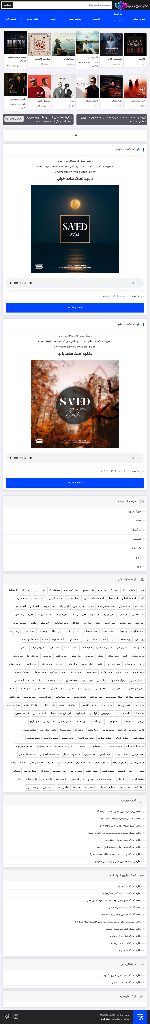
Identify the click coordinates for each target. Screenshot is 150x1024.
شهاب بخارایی (74, 689)
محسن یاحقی (78, 746)
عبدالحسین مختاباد (135, 697)
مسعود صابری (83, 763)
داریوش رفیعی (37, 648)
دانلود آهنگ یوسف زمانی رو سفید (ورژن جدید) (119, 847)
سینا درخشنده (54, 680)
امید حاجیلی (138, 615)
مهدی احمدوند (125, 771)
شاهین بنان (101, 689)
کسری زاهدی (82, 722)
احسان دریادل (73, 598)
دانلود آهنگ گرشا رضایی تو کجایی (125, 908)
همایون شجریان (107, 787)
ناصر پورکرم (61, 779)
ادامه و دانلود (75, 308)
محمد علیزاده (121, 754)
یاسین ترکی (48, 787)
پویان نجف (126, 639)
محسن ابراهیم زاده (135, 746)
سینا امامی (102, 680)
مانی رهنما (65, 730)
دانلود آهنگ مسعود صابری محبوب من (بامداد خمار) (115, 833)
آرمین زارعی (40, 590)
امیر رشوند (95, 615)
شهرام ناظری (24, 689)
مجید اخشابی (121, 738)
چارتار (103, 639)
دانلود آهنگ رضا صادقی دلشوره (126, 936)
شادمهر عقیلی (117, 689)
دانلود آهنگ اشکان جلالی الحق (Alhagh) (121, 826)
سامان (59, 664)
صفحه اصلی (139, 19)
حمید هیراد (54, 648)
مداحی (138, 521)
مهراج (90, 779)
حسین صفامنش (104, 648)
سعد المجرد (30, 664)
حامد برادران (91, 639)
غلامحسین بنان (122, 713)
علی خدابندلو (96, 697)
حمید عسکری (70, 648)
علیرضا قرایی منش (68, 705)
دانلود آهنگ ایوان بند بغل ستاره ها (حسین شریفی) (116, 854)
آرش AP (114, 590)
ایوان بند (87, 623)
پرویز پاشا (14, 631)
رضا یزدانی (18, 656)
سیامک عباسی (22, 672)
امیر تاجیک (123, 615)
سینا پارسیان (87, 680)
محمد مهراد (89, 754)
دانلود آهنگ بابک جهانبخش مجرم (124, 929)
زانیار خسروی (87, 664)
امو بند (46, 606)
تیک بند (113, 639)
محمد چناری (138, 754)
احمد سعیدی (23, 598)
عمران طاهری (13, 705)
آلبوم (53, 19)
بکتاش (33, 623)
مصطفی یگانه (18, 763)
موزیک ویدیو (75, 19)
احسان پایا (113, 598)
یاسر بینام (63, 787)
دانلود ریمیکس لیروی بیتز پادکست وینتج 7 (120, 819)
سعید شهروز (138, 672)
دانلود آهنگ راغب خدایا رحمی (127, 982)
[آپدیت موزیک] (131, 5)
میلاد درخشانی (104, 779)
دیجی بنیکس (137, 656)
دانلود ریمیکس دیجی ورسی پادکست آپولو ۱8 (119, 812)
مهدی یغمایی (59, 771)
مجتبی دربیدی (29, 730)
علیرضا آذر (139, 705)
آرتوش (132, 590)
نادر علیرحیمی (77, 779)
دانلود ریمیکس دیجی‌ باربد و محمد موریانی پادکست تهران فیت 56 (108, 922)
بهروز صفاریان (137, 631)
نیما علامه (139, 787)
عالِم (12, 689)
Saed (83, 172)
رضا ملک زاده (33, 656)
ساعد (75, 135)
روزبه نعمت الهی (113, 664)
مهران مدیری (30, 771)
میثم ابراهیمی (137, 779)
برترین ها (118, 20)
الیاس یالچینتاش (61, 606)
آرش (123, 590)
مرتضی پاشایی (137, 763)
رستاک (101, 656)
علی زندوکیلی (80, 697)
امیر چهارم (109, 615)
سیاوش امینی (137, 680)
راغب (125, 656)
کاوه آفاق (97, 722)
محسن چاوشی (114, 746)
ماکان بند (79, 730)
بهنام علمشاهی (90, 631)
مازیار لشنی (93, 730)
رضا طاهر (47, 656)
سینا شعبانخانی (21, 680)
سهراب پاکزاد (75, 672)
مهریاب (16, 771)
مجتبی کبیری (138, 738)
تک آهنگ (117, 14)
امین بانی (139, 623)
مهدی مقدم (92, 771)
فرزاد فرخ (93, 713)
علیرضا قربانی (49, 705)
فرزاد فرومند (65, 713)
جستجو (8, 5)
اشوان (91, 606)
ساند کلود (105, 1019)
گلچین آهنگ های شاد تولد (131, 730)
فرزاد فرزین (80, 713)
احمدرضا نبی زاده (106, 606)
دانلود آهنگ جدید (83, 161)
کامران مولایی (112, 722)
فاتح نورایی (106, 713)
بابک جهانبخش (61, 623)
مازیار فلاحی (108, 730)
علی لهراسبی (29, 697)
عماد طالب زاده (31, 705)
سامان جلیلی (46, 664)
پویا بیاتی (139, 639)
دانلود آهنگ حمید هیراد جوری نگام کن (122, 975)
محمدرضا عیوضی (27, 754)
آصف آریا (13, 590)
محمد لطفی (105, 754)
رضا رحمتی (76, 656)
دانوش (23, 648)
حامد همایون (58, 639)
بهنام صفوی (108, 631)
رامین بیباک (113, 656)
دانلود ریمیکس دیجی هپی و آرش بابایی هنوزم (118, 861)
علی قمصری (45, 697)
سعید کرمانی (122, 672)
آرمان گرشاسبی (71, 590)
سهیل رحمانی (39, 672)
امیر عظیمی (61, 615)
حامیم (45, 639)
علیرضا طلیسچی (88, 705)
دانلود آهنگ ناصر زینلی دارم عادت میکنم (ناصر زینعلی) (114, 901)
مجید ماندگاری (51, 738)
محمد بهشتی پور (24, 746)
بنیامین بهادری (19, 623)
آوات (142, 598)
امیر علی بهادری (44, 615)
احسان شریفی (56, 598)
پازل (76, 631)
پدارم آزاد (55, 631)
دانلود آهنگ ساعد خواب (128, 149)
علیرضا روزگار (106, 705)
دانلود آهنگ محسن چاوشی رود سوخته (122, 915)
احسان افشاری (129, 598)
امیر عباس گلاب (78, 615)
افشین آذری (78, 606)
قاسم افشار (128, 722)
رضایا (141, 664)
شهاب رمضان (57, 689)
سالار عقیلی (72, 664)
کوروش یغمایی (65, 722)
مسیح (50, 763)
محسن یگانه (61, 746)
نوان (18, 779)
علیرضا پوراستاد (123, 705)
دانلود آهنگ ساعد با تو (129, 324)
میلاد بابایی (120, 779)
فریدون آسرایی (22, 713)
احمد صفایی (125, 606)
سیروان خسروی (119, 680)
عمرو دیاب (139, 713)
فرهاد (53, 713)
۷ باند (141, 590)
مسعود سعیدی (101, 763)
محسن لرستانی (96, 746)
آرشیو (139, 566)
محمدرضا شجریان (71, 754)
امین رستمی (125, 623)
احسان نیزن (39, 598)
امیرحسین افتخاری (24, 615)
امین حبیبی (109, 623)
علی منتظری (14, 697)
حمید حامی (86, 648)
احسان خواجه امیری (94, 598)
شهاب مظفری (40, 689)
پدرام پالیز (42, 631)
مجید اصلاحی (104, 738)
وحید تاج (76, 787)
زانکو (100, 664)
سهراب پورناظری (57, 672)
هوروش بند (90, 787)
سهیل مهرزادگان (136, 689)
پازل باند (67, 631)
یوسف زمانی (33, 787)
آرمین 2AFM (54, 590)
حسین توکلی (138, 648)
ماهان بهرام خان (48, 730)
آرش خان (102, 590)
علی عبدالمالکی (62, 697)
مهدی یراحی (76, 771)
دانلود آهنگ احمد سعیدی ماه (126, 943)
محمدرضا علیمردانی (49, 754)
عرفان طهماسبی (114, 697)
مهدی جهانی (108, 771)
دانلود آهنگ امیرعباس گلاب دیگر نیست (122, 893)
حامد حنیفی (75, 639)
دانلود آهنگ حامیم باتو (130, 886)
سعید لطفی (106, 672)
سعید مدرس (91, 672)
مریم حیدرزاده (119, 763)
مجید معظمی (33, 738)
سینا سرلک (38, 680)
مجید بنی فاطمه (86, 738)
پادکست (97, 19)
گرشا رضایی (48, 722)
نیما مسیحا (124, 787)
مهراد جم (44, 771)
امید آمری (34, 606)
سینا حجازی (71, 680)
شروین (88, 689)
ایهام (97, 623)
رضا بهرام (89, 656)
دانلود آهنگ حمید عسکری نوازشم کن (123, 840)
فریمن (141, 722)
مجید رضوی (68, 738)
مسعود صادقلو (64, 763)
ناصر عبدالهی (31, 779)
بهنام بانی (122, 631)
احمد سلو (139, 606)
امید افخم (21, 606)
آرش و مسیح (88, 590)
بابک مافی (45, 623)
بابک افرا (75, 623)
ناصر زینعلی (46, 779)
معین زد (140, 771)
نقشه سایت (32, 19)
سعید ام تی (14, 664)
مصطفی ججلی (36, 763)
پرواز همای (28, 631)
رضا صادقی (61, 656)
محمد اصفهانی (43, 746)
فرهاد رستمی (39, 713)
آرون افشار (26, 590)
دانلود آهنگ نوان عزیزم (130, 950)
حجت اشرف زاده (30, 639)
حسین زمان (122, 648)
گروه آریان (34, 722)
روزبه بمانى (130, 664)
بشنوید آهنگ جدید (103, 166)
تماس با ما (11, 19)
